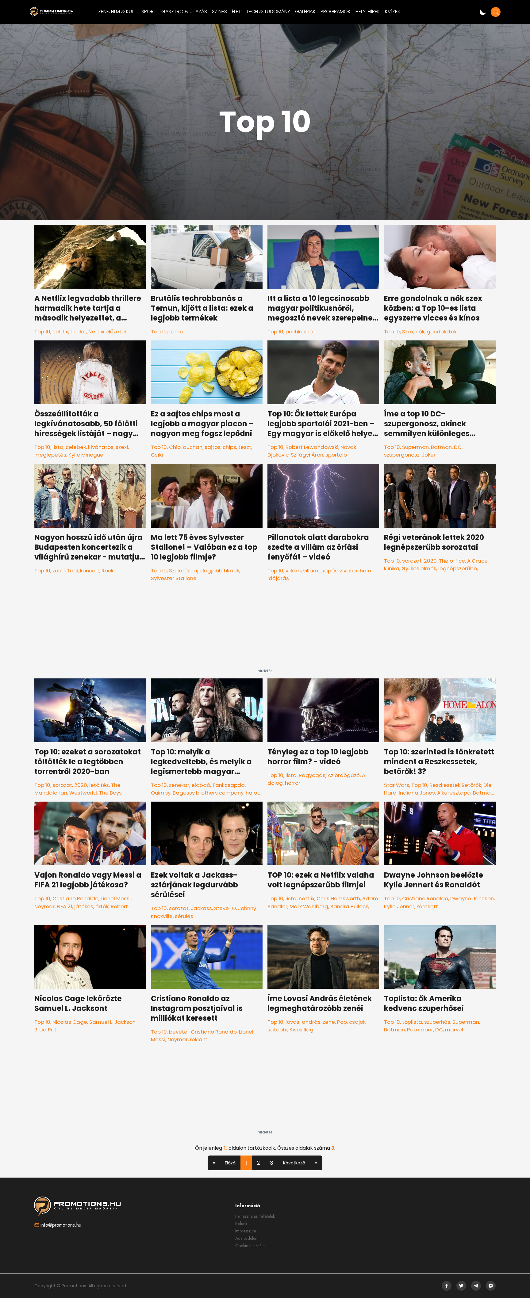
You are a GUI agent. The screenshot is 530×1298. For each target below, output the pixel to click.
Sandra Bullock (349, 906)
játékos (83, 906)
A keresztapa (454, 792)
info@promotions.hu (60, 1224)
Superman (415, 447)
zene (58, 570)
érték (102, 906)
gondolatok (442, 331)
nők (420, 331)
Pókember (420, 1029)
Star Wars (396, 785)
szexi (122, 447)
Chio (175, 447)
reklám (199, 1039)
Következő (294, 1163)
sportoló (336, 454)
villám (293, 570)
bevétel (179, 1031)
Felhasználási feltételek (255, 1216)
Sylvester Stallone (174, 578)
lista (57, 447)
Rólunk (241, 1223)
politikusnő (299, 331)
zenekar (179, 785)
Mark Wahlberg (309, 906)
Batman (441, 447)
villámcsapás (320, 570)
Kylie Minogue (85, 454)
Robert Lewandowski (312, 447)
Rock (107, 570)
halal (366, 570)
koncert (89, 570)
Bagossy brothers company (208, 792)
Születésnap (185, 570)
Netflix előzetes (108, 331)
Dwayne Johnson (472, 898)
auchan (192, 447)
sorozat (412, 560)
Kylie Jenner (399, 906)
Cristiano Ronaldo (75, 898)
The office (452, 560)
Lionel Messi (116, 898)
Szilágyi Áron (307, 454)
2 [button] (258, 1163)
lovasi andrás (303, 1022)
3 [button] (271, 1163)
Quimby (161, 792)
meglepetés (50, 454)
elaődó (200, 785)
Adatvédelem (247, 1238)
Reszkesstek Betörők (455, 785)
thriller (78, 331)
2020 (430, 560)
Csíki (157, 454)
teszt (244, 447)
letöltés (99, 785)
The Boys (110, 792)
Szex (407, 331)
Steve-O (225, 908)
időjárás (278, 578)
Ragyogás (312, 775)
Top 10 (42, 331)
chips (229, 447)
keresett (427, 906)
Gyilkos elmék (418, 568)
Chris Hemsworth (338, 898)
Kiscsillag (301, 1029)
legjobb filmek (221, 570)
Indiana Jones (417, 792)
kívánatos (100, 447)
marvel (454, 1029)
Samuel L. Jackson (112, 1022)
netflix (60, 331)
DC (458, 447)
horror (292, 783)
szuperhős (437, 1022)
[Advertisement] (265, 630)
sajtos (213, 447)
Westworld (83, 792)
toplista (412, 1022)
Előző (230, 1163)
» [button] (316, 1163)
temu (176, 331)
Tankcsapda (228, 785)
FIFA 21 (64, 906)
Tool (72, 570)
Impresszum (245, 1231)
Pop (342, 1022)
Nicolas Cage (69, 1022)
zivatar (349, 570)
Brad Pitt (45, 1029)
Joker (429, 454)
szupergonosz (402, 454)
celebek (76, 447)
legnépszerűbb (457, 568)
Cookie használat (250, 1246)
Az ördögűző (344, 775)
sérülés (184, 916)
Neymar (44, 906)
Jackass (201, 908)
